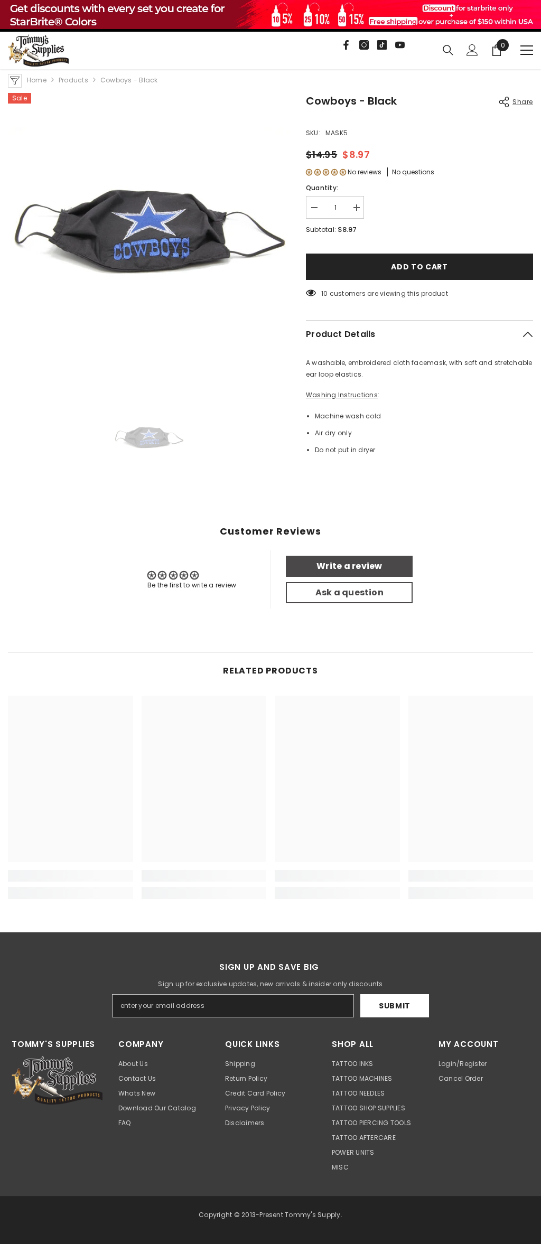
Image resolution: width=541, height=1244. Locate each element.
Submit (395, 1005)
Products (73, 80)
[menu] (526, 50)
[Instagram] (364, 45)
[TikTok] (382, 45)
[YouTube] (400, 45)
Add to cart (419, 266)
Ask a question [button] (349, 592)
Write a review (349, 566)
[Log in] (472, 50)
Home (36, 80)
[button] (326, 171)
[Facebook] (346, 45)
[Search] (448, 50)
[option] (149, 234)
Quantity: (322, 187)
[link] (70, 876)
